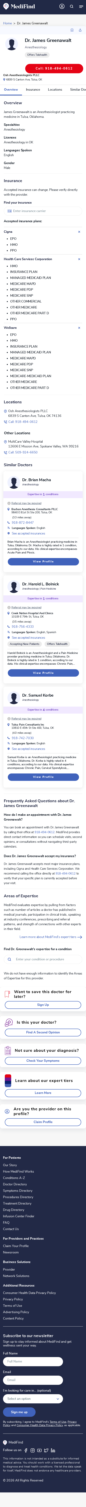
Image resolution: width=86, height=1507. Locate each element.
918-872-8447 (23, 523)
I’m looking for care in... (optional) (27, 1391)
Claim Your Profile (16, 1246)
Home (7, 23)
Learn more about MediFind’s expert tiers (48, 937)
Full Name (10, 1353)
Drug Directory (13, 1210)
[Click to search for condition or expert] (71, 6)
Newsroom (11, 1252)
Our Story (10, 1165)
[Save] (72, 30)
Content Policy (13, 1318)
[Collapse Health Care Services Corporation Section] (79, 259)
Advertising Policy (16, 1312)
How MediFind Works (18, 1171)
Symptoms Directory (17, 1191)
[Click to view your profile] (62, 6)
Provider (9, 1269)
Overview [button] (11, 89)
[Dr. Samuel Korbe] (13, 697)
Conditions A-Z (14, 1178)
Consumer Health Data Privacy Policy (29, 1293)
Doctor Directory (15, 1184)
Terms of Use (12, 1306)
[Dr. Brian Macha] (13, 482)
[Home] (19, 6)
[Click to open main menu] (81, 6)
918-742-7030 (23, 738)
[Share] (80, 30)
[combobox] (43, 211)
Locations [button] (55, 89)
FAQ (6, 1222)
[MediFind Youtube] (39, 1450)
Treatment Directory (17, 1203)
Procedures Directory (18, 1197)
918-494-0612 (45, 832)
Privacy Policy (13, 1299)
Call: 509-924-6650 (23, 452)
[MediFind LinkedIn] (53, 1450)
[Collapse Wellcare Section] (79, 328)
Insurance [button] (33, 89)
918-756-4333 (23, 627)
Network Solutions (16, 1276)
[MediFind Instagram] (32, 1450)
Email (7, 1372)
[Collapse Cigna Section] (79, 232)
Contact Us (11, 1229)
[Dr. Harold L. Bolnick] (13, 586)
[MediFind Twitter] (46, 1450)
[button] (24, 503)
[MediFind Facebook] (25, 1450)
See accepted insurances (28, 533)
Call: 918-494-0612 (23, 422)
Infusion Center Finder (18, 1216)
